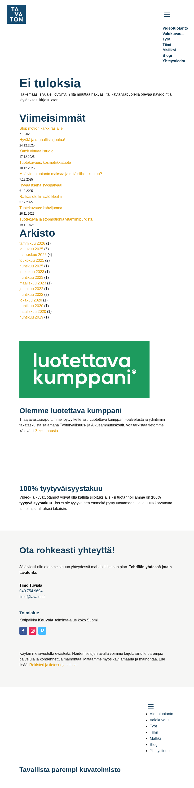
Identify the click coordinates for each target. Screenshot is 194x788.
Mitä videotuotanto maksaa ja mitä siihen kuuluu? (60, 174)
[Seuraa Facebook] (23, 631)
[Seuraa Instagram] (32, 631)
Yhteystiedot (174, 61)
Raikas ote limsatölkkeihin (41, 197)
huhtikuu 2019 (31, 317)
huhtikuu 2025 (31, 266)
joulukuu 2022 (31, 289)
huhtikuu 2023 (31, 277)
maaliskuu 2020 (32, 312)
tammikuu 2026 (32, 243)
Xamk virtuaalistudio (36, 151)
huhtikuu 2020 (31, 306)
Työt (166, 39)
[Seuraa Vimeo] (42, 631)
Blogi (167, 55)
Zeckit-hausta (46, 431)
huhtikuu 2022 (31, 294)
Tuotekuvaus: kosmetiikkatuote (45, 162)
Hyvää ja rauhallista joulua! (42, 140)
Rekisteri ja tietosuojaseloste (53, 665)
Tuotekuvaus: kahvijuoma (40, 208)
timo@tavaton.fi (32, 597)
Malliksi (169, 50)
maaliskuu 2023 (32, 283)
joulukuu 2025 (31, 249)
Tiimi (167, 45)
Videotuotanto (161, 714)
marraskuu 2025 (33, 255)
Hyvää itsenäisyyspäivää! (40, 185)
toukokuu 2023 (31, 272)
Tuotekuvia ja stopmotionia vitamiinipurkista (56, 219)
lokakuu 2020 (30, 300)
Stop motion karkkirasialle (41, 128)
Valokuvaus (173, 34)
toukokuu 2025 (31, 260)
